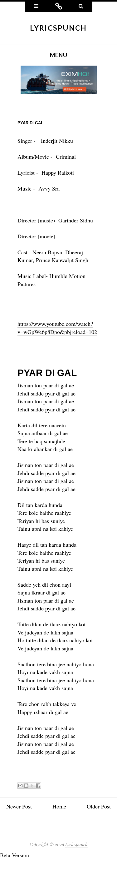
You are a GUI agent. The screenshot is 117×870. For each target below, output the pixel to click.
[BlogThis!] (26, 786)
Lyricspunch (58, 27)
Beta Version (14, 855)
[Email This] (20, 786)
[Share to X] (32, 786)
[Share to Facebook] (38, 786)
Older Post (99, 806)
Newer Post (19, 806)
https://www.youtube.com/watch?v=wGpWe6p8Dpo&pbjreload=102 (57, 328)
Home (59, 806)
